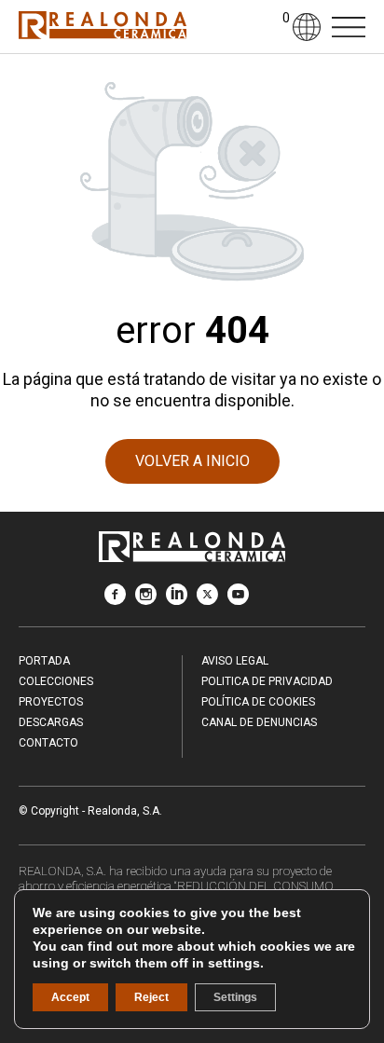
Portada (44, 660)
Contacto (48, 742)
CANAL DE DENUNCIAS (259, 722)
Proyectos (51, 701)
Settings (235, 997)
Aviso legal (234, 660)
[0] (271, 27)
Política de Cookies (258, 701)
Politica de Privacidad (267, 681)
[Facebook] (115, 600)
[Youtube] (238, 600)
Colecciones (56, 681)
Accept (70, 997)
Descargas (51, 722)
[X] (207, 600)
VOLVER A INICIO (192, 461)
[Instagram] (146, 600)
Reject (151, 997)
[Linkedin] (176, 600)
